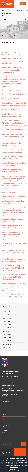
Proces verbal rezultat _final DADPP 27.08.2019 (12, 144)
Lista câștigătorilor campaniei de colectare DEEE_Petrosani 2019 (14, 104)
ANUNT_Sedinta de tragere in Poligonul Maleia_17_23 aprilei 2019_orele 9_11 (13, 268)
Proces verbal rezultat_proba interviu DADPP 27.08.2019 (12, 151)
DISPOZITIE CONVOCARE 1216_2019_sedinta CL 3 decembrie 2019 (12, 70)
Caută (23, 444)
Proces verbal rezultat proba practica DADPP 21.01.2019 (12, 295)
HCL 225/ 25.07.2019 (10, 110)
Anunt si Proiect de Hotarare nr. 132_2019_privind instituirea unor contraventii (13, 276)
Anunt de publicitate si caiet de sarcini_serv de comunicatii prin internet (13, 252)
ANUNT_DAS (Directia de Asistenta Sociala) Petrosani (12, 115)
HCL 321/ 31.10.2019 (10, 90)
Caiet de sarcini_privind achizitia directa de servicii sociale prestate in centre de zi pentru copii (14, 211)
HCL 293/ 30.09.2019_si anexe (14, 94)
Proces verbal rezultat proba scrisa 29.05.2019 (12, 220)
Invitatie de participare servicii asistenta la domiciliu (13, 226)
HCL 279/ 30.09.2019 (10, 99)
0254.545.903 (18, 376)
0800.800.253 (8, 378)
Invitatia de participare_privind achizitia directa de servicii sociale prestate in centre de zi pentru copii (13, 200)
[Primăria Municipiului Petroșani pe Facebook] (2, 19)
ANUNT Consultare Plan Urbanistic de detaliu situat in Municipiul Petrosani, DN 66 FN (14, 122)
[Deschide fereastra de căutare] (25, 19)
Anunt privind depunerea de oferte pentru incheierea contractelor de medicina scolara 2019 (14, 235)
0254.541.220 (9, 376)
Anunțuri (10, 37)
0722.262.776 (19, 394)
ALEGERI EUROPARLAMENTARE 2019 (14, 244)
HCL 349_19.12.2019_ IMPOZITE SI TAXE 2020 (11, 53)
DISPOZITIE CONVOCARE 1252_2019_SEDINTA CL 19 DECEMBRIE (12, 61)
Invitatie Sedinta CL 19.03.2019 (14, 283)
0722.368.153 (11, 392)
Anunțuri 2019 (17, 37)
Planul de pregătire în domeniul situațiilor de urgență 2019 (13, 260)
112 (17, 388)
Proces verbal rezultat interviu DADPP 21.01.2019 (13, 289)
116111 (16, 385)
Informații (12, 35)
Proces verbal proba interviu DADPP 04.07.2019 (12, 170)
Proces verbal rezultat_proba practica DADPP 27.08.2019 (12, 157)
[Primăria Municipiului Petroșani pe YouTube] (5, 19)
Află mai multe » (23, 465)
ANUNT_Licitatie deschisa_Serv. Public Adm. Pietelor (14, 164)
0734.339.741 (5, 396)
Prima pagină (5, 35)
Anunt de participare (9, 192)
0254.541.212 (16, 383)
